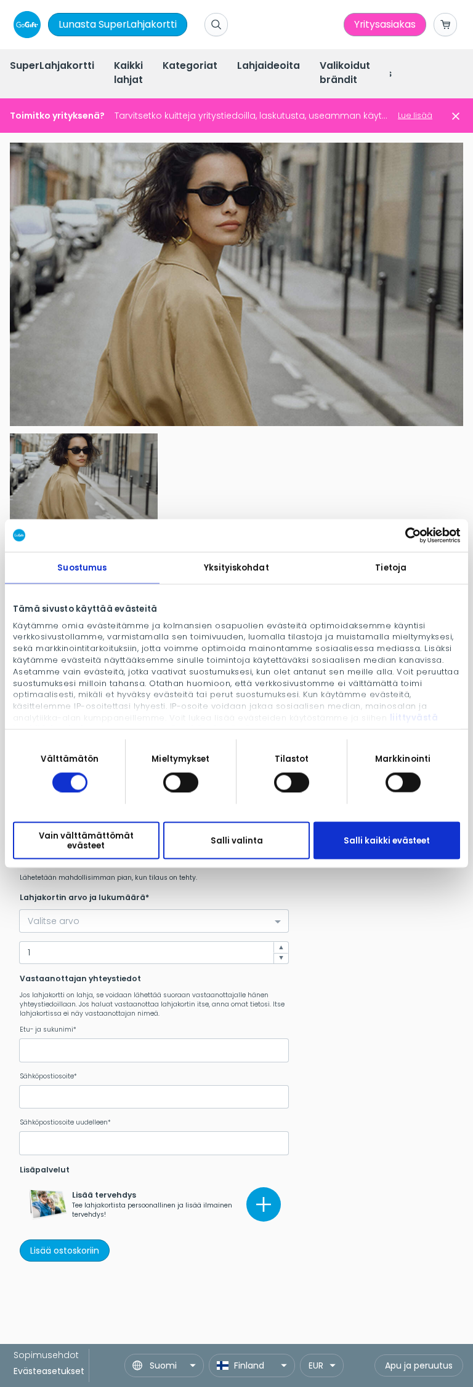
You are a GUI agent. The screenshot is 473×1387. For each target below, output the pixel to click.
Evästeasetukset (49, 1371)
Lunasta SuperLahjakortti (118, 24)
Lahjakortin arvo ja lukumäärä (82, 897)
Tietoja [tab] (390, 567)
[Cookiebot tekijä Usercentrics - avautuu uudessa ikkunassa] (406, 535)
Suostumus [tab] (82, 567)
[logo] (25, 24)
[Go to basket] (445, 24)
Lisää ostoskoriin (64, 1250)
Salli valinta (237, 841)
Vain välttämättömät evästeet (86, 840)
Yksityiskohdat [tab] (236, 567)
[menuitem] (52, 66)
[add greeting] (263, 1204)
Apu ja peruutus (419, 1365)
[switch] (180, 782)
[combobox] (154, 921)
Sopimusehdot (46, 1355)
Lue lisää (415, 115)
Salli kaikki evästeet (387, 841)
